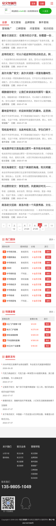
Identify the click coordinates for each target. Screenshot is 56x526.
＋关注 (45, 11)
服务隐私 (6, 457)
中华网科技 (10, 273)
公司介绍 (6, 453)
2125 (35, 228)
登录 (33, 3)
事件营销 (44, 22)
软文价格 (20, 453)
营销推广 (7, 28)
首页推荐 (20, 465)
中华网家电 (10, 300)
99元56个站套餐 (12, 345)
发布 (48, 252)
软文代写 (20, 457)
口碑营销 (21, 28)
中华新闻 (9, 295)
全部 (4, 22)
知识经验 (48, 28)
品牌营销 (30, 22)
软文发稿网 (23, 519)
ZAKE (7, 268)
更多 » (52, 239)
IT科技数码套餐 (12, 340)
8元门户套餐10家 (12, 324)
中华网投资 (10, 279)
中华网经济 (10, 284)
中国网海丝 (10, 257)
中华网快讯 (10, 262)
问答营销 (35, 28)
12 (14, 228)
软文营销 (16, 22)
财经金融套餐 (11, 334)
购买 (47, 324)
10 (45, 225)
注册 (42, 3)
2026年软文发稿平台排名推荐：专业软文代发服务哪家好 (27, 364)
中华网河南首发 (12, 251)
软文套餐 (20, 461)
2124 (26, 228)
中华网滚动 (10, 289)
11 (52, 225)
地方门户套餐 (11, 329)
